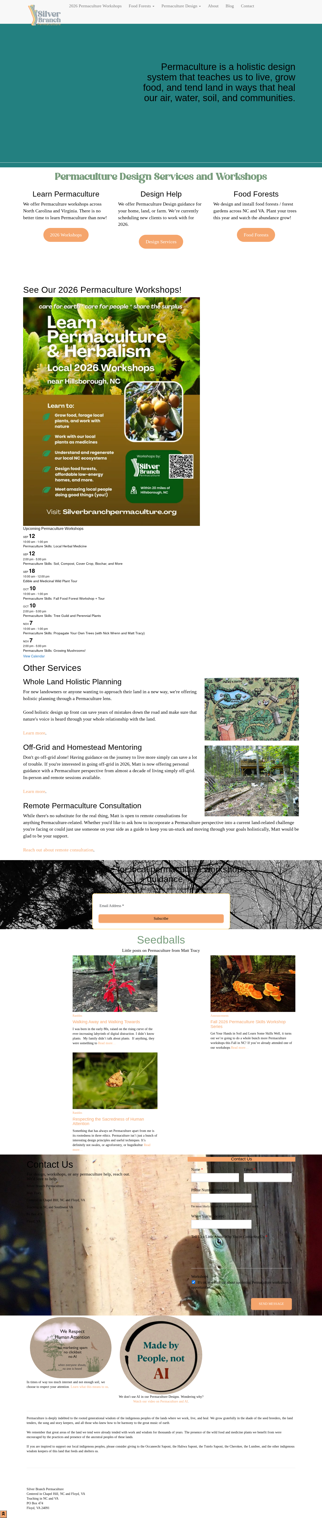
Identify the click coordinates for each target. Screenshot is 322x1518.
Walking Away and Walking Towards (106, 1021)
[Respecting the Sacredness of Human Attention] (115, 1080)
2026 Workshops (66, 234)
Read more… (106, 1043)
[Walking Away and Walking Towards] (115, 983)
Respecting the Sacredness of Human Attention (108, 1121)
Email (249, 1169)
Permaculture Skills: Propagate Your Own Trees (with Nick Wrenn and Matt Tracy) (84, 633)
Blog (230, 6)
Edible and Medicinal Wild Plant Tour (50, 581)
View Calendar (34, 656)
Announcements (220, 1015)
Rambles (77, 1015)
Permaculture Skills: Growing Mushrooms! (54, 650)
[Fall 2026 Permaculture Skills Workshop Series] (253, 983)
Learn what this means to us (89, 1387)
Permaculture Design (179, 6)
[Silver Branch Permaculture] (44, 12)
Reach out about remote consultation (58, 849)
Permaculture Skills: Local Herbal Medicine (55, 546)
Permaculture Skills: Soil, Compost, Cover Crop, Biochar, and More (73, 563)
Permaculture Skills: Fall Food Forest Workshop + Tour (64, 598)
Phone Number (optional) (210, 1190)
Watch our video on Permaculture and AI (160, 1401)
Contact (247, 6)
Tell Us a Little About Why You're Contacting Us (229, 1237)
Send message (271, 1304)
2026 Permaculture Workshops (95, 6)
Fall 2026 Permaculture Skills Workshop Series (248, 1024)
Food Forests (140, 6)
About (213, 6)
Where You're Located (207, 1216)
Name (197, 1169)
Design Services (161, 241)
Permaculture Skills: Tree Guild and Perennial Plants (62, 616)
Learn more (34, 732)
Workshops (199, 1277)
